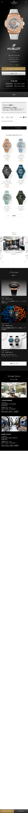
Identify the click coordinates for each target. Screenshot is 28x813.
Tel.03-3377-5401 (9, 411)
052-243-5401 (19, 86)
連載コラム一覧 (14, 363)
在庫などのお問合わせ (7, 811)
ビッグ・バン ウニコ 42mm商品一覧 (14, 127)
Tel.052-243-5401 (9, 445)
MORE (14, 215)
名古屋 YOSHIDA (9, 86)
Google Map (4, 405)
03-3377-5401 (19, 84)
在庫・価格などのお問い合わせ (13, 68)
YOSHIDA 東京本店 (9, 83)
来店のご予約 (14, 73)
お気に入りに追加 (9, 117)
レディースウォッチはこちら (7, 120)
